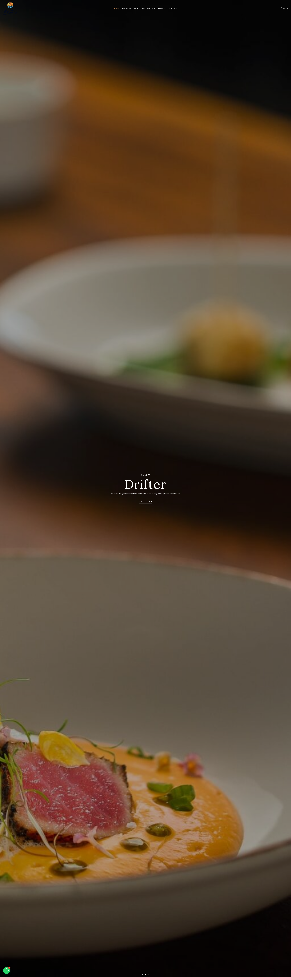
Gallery (162, 8)
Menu (136, 8)
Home (116, 8)
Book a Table (145, 501)
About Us (126, 8)
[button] (142, 974)
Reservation (148, 8)
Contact (173, 8)
